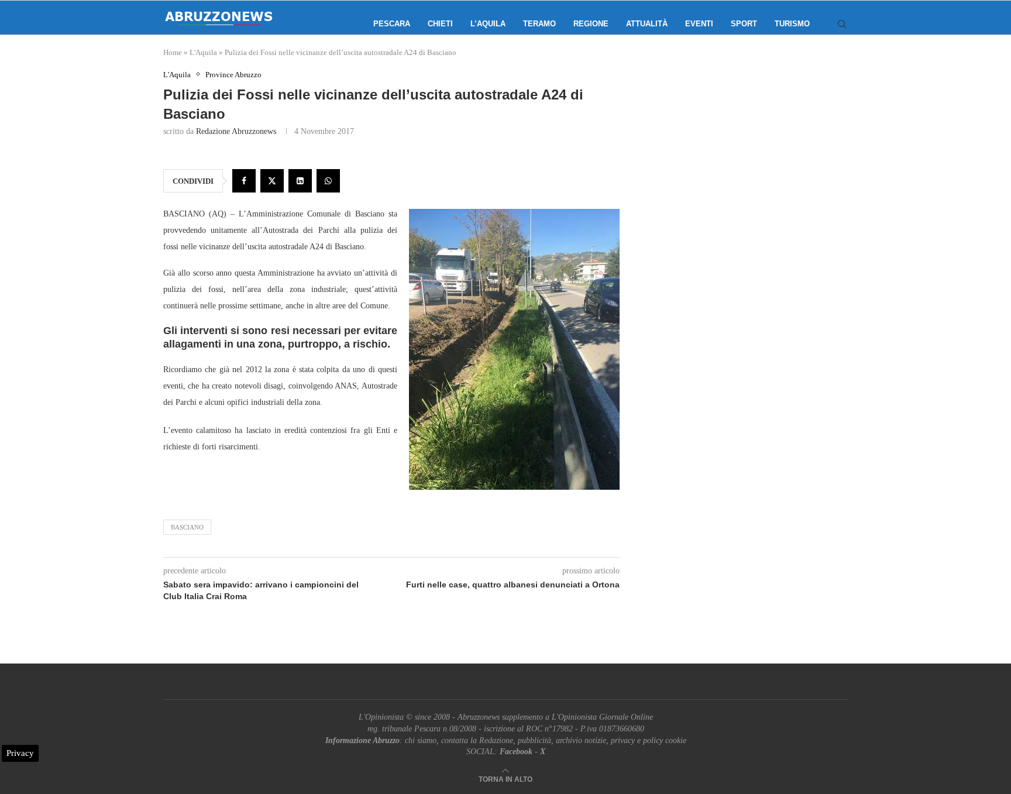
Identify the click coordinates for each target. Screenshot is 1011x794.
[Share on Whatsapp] (328, 181)
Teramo (539, 23)
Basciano (187, 527)
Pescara (391, 23)
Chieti (440, 23)
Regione (590, 23)
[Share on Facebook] (244, 181)
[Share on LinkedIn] (300, 181)
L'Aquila (203, 52)
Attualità (647, 23)
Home (172, 52)
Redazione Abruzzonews (236, 131)
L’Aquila (488, 23)
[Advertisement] (748, 187)
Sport (744, 23)
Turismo (792, 23)
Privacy (20, 753)
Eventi (699, 23)
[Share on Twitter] (272, 181)
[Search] (842, 24)
